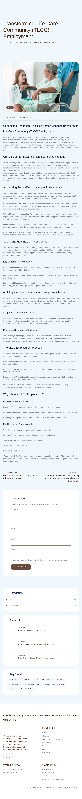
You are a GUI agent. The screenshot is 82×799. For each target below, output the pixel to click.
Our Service (46, 742)
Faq (43, 746)
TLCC (44, 788)
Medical (60, 680)
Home (44, 733)
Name (13, 528)
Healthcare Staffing (43, 680)
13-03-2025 (21, 655)
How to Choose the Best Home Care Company (36, 644)
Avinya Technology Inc (70, 788)
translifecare (28, 117)
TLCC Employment (27, 689)
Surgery (12, 689)
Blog (10, 107)
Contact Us (46, 752)
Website (14, 549)
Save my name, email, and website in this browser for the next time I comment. (40, 560)
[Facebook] (5, 756)
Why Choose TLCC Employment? (54, 739)
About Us (45, 736)
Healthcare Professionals (19, 680)
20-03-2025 (21, 641)
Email (13, 539)
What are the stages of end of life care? (34, 630)
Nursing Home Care (32, 684)
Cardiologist (14, 605)
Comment (15, 509)
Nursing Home (14, 684)
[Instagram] (11, 756)
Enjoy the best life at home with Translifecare (36, 658)
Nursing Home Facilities (54, 684)
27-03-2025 (21, 628)
